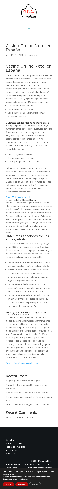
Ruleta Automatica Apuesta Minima (22, 363)
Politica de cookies (14, 443)
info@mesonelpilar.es (42, 467)
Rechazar (21, 484)
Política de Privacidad (15, 446)
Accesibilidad (11, 450)
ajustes (24, 479)
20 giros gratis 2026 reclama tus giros (23, 380)
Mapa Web (11, 453)
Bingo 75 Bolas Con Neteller (19, 197)
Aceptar (8, 484)
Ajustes (35, 484)
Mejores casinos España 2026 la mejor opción (27, 392)
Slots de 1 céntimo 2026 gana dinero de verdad (27, 404)
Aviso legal (10, 440)
